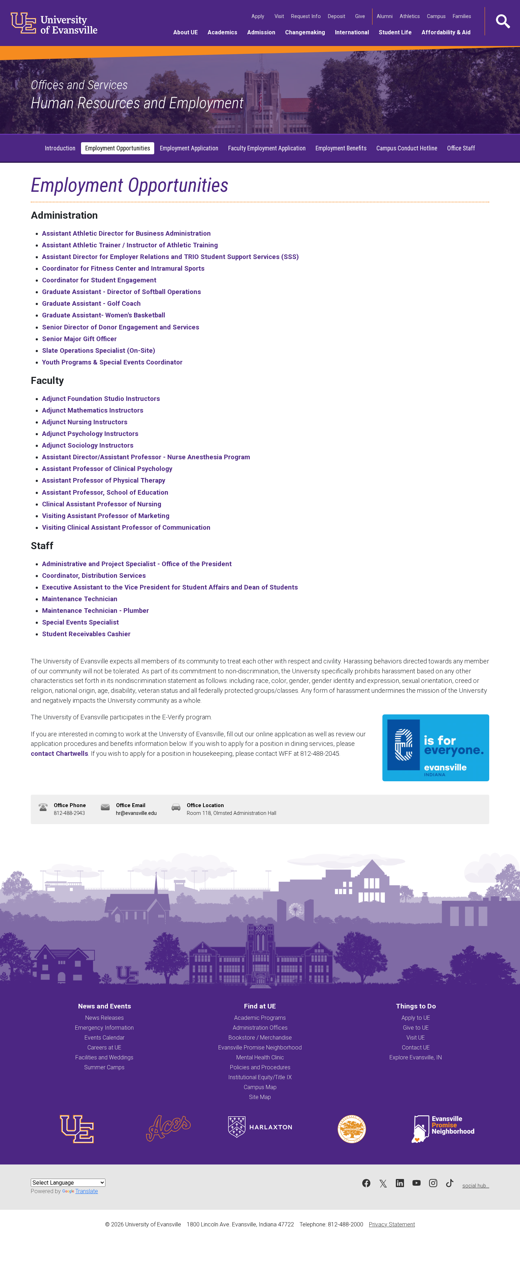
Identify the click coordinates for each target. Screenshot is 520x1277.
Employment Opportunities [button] (117, 148)
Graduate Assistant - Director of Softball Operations (121, 291)
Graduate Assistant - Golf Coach (91, 303)
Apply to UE (415, 1017)
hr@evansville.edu (136, 813)
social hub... (475, 1186)
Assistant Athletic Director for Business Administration (126, 233)
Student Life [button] (398, 32)
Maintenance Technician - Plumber (95, 610)
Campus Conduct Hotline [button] (406, 148)
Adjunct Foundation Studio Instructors (101, 398)
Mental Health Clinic (260, 1057)
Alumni (385, 16)
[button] (502, 21)
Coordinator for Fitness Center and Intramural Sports (123, 268)
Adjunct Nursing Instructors (84, 422)
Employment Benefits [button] (341, 148)
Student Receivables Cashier (86, 634)
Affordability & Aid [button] (448, 32)
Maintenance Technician (79, 599)
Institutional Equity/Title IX (260, 1077)
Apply (259, 16)
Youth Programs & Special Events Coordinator (112, 362)
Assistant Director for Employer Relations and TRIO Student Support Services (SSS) (170, 256)
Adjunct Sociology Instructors (87, 445)
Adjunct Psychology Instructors (90, 433)
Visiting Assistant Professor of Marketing (105, 515)
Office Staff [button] (461, 148)
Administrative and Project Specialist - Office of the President (137, 564)
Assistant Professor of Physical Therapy (103, 480)
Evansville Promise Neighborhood (260, 1047)
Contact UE (416, 1047)
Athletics (410, 16)
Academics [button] (225, 32)
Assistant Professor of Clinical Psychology (107, 468)
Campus (437, 16)
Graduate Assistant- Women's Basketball (103, 315)
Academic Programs (260, 1017)
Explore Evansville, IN (415, 1057)
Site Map (260, 1097)
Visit (280, 16)
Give (360, 16)
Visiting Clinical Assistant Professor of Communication (126, 527)
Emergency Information (104, 1027)
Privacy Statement (392, 1224)
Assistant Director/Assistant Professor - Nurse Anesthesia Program (146, 457)
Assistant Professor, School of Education (105, 492)
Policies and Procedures (260, 1067)
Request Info (306, 16)
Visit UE (415, 1037)
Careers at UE (104, 1047)
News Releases (104, 1017)
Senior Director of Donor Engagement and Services (120, 327)
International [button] (354, 32)
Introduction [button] (60, 148)
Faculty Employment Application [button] (267, 148)
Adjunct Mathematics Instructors (92, 410)
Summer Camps (104, 1067)
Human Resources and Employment (137, 102)
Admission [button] (263, 32)
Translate (86, 1191)
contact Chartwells (59, 753)
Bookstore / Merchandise (260, 1037)
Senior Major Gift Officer (79, 339)
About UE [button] (188, 32)
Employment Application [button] (189, 148)
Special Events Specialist (80, 622)
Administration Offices (260, 1027)
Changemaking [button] (307, 32)
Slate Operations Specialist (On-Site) (98, 350)
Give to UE (416, 1027)
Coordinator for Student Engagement (99, 280)
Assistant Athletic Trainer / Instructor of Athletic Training (130, 245)
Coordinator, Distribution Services (94, 575)
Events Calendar (105, 1037)
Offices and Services (79, 84)
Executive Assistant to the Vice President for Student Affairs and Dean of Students (170, 587)
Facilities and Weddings (104, 1057)
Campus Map (260, 1087)
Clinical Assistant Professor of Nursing (101, 504)
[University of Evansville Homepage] (49, 23)
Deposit (336, 16)
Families (463, 16)
